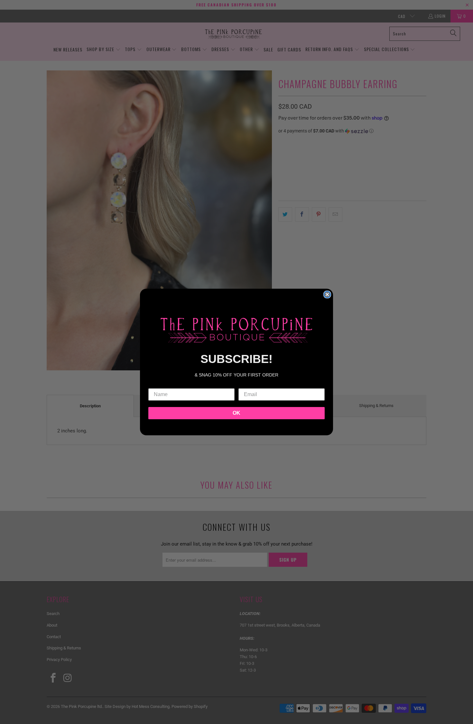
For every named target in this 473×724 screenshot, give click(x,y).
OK (236, 413)
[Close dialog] (327, 294)
